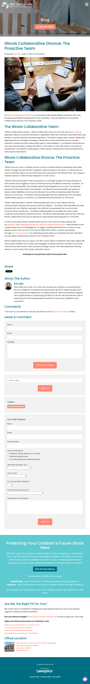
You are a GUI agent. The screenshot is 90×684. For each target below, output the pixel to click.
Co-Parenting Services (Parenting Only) (24, 459)
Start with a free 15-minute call (42, 616)
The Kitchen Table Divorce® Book (18, 630)
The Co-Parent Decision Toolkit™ (18, 628)
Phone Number (13, 442)
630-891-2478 (46, 27)
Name (9, 325)
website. (12, 224)
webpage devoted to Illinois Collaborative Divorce (43, 224)
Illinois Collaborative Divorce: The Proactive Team (37, 46)
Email (9, 333)
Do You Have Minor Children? (19, 481)
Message (10, 342)
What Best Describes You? (18, 465)
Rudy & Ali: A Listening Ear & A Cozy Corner (22, 625)
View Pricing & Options (45, 569)
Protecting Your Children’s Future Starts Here (45, 545)
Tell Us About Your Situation (17, 498)
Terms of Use (34, 677)
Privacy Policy (46, 677)
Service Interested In (15, 451)
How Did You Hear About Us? (18, 490)
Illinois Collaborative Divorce (20, 115)
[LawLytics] (45, 670)
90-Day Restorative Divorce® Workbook (21, 633)
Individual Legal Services (18, 456)
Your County (12, 473)
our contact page (20, 233)
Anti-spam (56, 677)
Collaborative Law (16, 406)
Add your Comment (60, 311)
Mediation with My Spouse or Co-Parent (24, 453)
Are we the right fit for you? (25, 604)
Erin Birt (17, 54)
